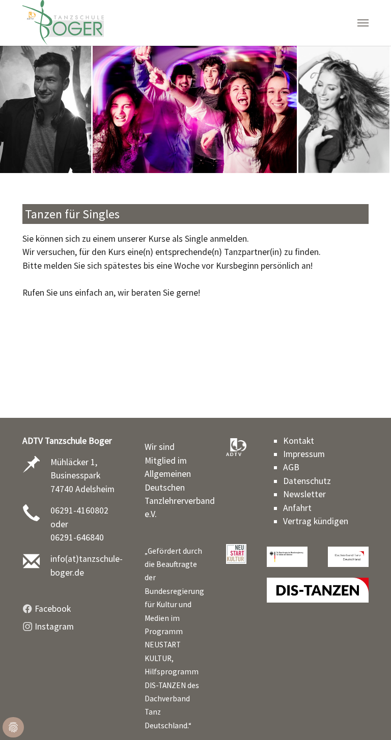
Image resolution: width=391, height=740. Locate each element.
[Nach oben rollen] (367, 716)
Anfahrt (297, 508)
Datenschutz (307, 481)
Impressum (304, 454)
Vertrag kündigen (315, 521)
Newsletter (304, 494)
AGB (291, 467)
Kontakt (298, 440)
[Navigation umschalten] (363, 23)
